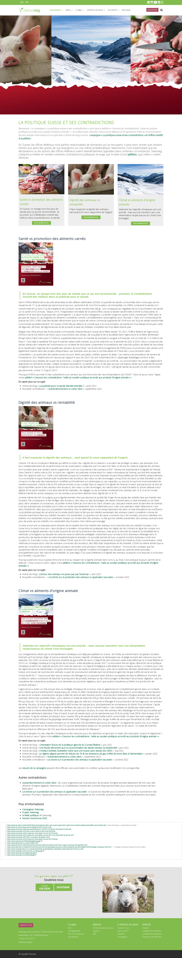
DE (22, 2)
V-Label (79, 10)
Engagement (56, 10)
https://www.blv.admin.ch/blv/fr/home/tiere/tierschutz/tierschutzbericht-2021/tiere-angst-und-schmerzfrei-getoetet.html (47, 845)
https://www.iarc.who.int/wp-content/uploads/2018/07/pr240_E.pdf (29, 827)
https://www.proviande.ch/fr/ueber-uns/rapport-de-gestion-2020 (28, 837)
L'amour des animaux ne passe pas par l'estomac (64, 574)
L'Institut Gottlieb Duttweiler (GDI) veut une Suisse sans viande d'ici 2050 (75, 750)
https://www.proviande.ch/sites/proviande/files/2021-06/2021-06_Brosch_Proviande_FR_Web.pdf (39, 829)
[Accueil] (29, 9)
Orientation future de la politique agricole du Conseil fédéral (70, 744)
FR (26, 2)
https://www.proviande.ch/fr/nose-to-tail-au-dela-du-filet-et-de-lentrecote (31, 831)
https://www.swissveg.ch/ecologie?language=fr (22, 853)
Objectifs (121, 934)
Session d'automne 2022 (34, 818)
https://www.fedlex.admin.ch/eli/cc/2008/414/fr (22, 843)
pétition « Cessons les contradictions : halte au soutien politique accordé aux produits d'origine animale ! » (78, 377)
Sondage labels (74, 931)
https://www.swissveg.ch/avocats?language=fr (22, 855)
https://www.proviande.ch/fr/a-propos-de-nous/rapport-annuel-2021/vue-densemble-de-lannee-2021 (40, 835)
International (73, 937)
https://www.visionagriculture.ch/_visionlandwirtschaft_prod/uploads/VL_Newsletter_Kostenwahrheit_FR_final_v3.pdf (45, 849)
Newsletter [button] (26, 925)
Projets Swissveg (30, 812)
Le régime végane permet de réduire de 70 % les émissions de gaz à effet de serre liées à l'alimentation (91, 753)
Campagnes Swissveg (32, 809)
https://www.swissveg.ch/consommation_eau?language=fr (25, 851)
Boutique (126, 10)
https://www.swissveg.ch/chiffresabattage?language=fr (24, 841)
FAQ (94, 934)
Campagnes (122, 937)
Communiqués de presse (103, 928)
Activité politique (30, 815)
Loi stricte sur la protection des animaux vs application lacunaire (80, 577)
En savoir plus (41, 223)
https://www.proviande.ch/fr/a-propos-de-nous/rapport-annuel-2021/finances (32, 833)
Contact (145, 928)
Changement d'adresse (151, 931)
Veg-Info (96, 931)
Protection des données (152, 937)
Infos (68, 10)
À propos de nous (95, 10)
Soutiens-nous (123, 928)
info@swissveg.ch (25, 942)
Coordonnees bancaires (152, 934)
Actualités (113, 10)
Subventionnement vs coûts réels (65, 388)
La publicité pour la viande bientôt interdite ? (61, 385)
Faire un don (123, 931)
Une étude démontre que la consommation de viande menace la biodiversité (78, 747)
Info (69, 928)
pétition (132, 154)
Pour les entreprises (76, 934)
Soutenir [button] (152, 10)
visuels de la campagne (34, 767)
